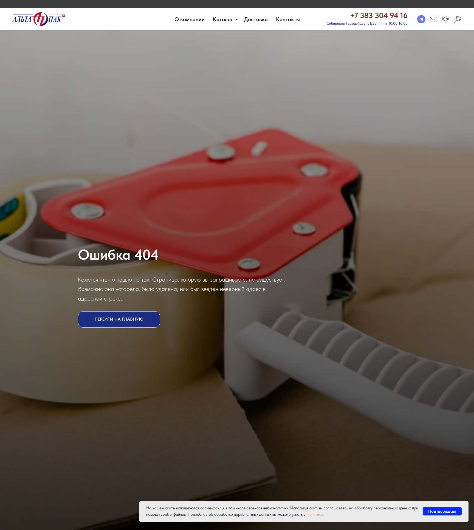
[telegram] (421, 19)
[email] (433, 19)
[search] (457, 19)
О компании (189, 19)
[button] (445, 19)
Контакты (288, 19)
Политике (314, 514)
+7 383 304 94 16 (379, 15)
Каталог (223, 19)
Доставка (256, 19)
